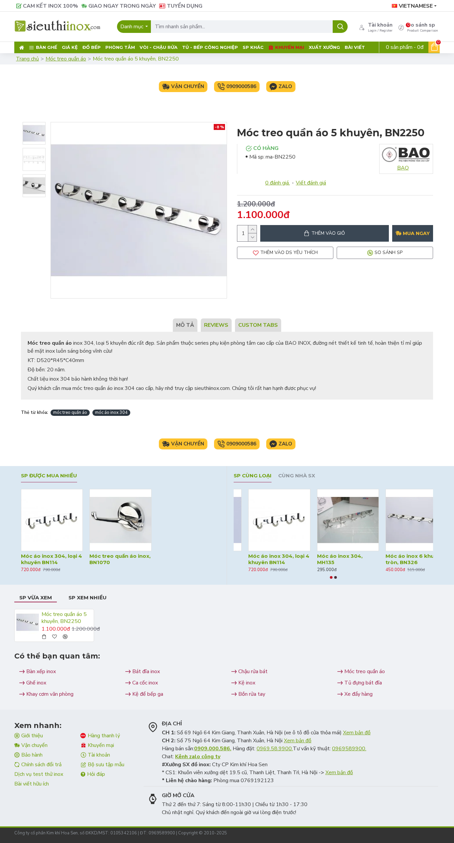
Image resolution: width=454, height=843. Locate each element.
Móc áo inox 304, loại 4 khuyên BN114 (51, 559)
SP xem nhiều (87, 597)
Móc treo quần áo (66, 58)
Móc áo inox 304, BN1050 (393, 559)
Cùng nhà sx (296, 476)
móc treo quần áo (70, 413)
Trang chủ (27, 58)
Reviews (216, 325)
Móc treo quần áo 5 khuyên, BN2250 (64, 618)
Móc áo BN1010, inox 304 (260, 559)
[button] (331, 577)
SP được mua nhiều (49, 476)
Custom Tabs (258, 325)
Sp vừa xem (35, 597)
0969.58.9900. (275, 748)
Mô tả (185, 325)
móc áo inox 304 (111, 413)
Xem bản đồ (357, 732)
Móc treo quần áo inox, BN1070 (120, 559)
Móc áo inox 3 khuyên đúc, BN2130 (330, 559)
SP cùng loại (253, 476)
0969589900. (349, 748)
